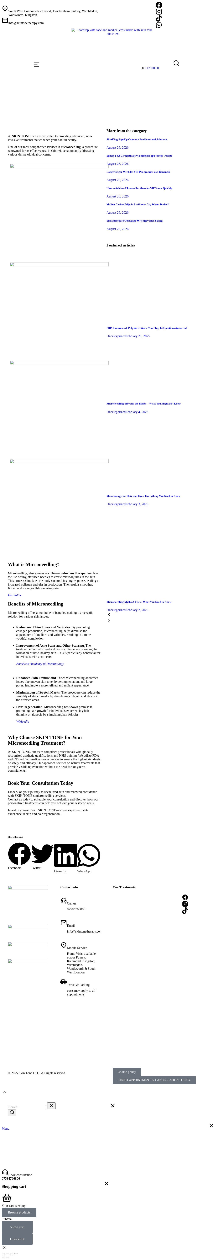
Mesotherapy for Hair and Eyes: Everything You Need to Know (143, 496)
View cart (17, 1227)
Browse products (19, 1212)
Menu (5, 1128)
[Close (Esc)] (3, 1253)
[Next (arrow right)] (7, 1257)
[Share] (7, 1253)
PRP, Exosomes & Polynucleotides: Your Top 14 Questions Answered (146, 328)
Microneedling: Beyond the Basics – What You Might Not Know (143, 403)
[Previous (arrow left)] (3, 1257)
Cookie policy (127, 1072)
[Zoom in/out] (15, 1253)
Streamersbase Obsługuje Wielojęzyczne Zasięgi (134, 220)
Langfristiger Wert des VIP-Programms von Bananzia (138, 171)
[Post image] (158, 320)
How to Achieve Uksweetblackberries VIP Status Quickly (139, 188)
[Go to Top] (4, 1094)
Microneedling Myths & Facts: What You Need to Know (138, 601)
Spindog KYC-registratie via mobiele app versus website (139, 155)
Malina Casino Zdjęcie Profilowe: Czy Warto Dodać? (137, 204)
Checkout (17, 1239)
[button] (19, 856)
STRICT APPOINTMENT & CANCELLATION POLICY (154, 1080)
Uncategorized (116, 336)
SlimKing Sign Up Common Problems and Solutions (136, 139)
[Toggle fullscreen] (11, 1253)
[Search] (12, 1112)
